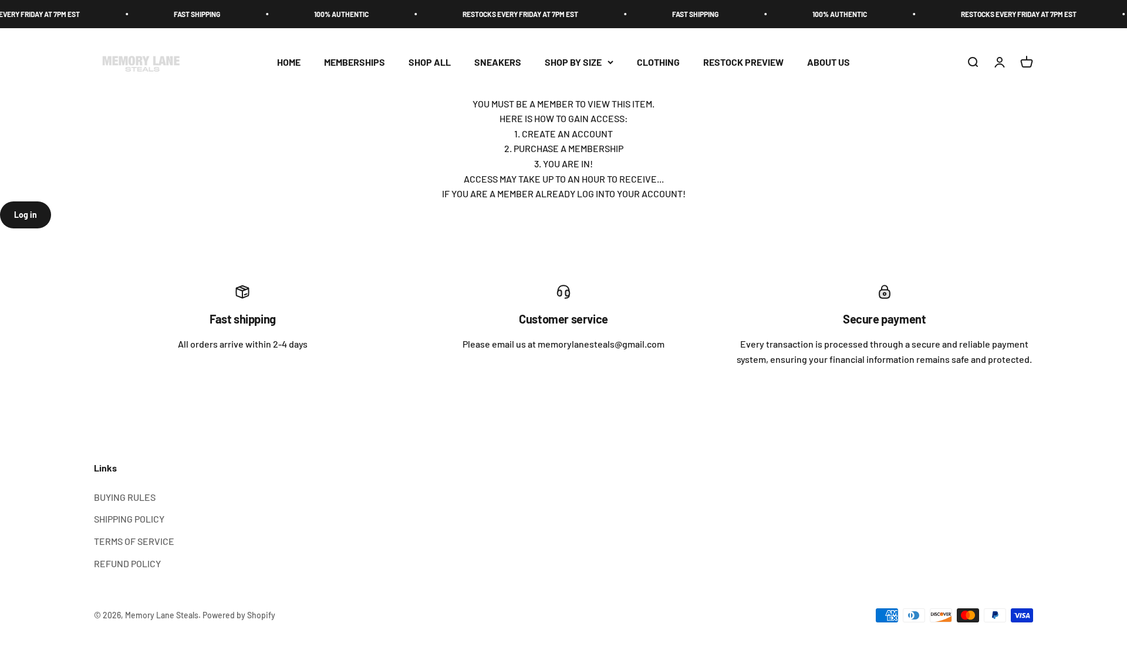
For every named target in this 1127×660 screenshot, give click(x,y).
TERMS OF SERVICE (134, 541)
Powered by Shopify (239, 615)
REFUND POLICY (127, 563)
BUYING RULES (125, 497)
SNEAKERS (497, 62)
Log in (25, 215)
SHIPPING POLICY (129, 518)
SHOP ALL (430, 62)
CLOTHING (658, 62)
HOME (289, 62)
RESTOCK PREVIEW (743, 62)
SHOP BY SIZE (573, 62)
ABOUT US (828, 62)
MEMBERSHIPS (354, 62)
